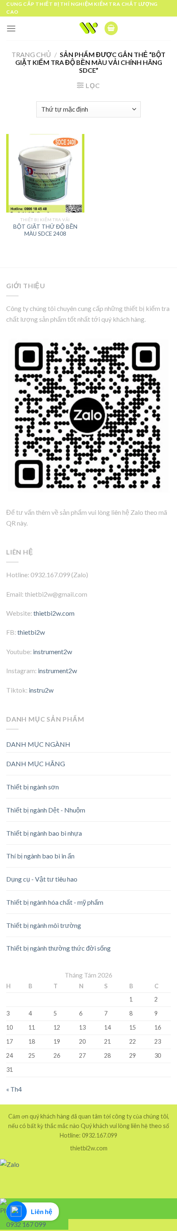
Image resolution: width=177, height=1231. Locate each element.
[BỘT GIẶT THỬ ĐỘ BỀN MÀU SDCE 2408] (45, 173)
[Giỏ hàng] (111, 28)
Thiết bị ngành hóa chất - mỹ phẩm (54, 902)
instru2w (41, 690)
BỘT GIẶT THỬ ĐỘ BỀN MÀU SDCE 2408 (45, 230)
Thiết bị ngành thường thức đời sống (58, 948)
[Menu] (11, 28)
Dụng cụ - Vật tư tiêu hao (41, 879)
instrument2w (52, 651)
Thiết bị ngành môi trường (43, 925)
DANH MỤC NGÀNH (38, 744)
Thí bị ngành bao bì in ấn (40, 856)
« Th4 (14, 1089)
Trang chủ (31, 54)
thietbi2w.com (54, 613)
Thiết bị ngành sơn (32, 787)
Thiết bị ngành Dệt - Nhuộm (45, 810)
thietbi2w (31, 632)
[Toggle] (156, 761)
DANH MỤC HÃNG (35, 763)
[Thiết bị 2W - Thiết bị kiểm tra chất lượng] (88, 28)
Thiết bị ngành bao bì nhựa (44, 833)
